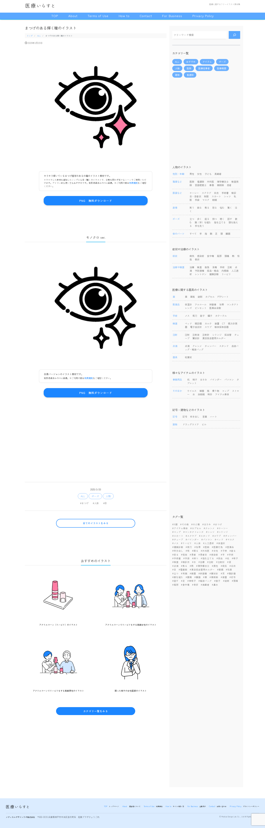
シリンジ (217, 334)
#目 (105, 503)
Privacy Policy (203, 15)
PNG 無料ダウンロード (95, 201)
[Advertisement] (95, 436)
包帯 (221, 304)
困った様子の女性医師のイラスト (131, 690)
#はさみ (206, 524)
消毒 (214, 267)
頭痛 (226, 256)
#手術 (230, 554)
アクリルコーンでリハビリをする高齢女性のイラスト (130, 624)
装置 (217, 323)
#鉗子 (217, 580)
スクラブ (206, 192)
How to (124, 15)
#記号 (232, 577)
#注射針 (220, 562)
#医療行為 (217, 547)
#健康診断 (177, 547)
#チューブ (177, 539)
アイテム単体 (222, 394)
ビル (204, 424)
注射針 (205, 334)
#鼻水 (215, 584)
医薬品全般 (215, 308)
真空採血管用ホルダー (214, 338)
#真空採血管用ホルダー (202, 569)
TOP (54, 15)
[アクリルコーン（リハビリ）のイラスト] (58, 597)
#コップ (176, 531)
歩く (199, 218)
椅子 (194, 379)
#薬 (205, 577)
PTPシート (223, 296)
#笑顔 (184, 573)
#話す (175, 580)
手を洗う (199, 225)
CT (223, 323)
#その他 (184, 524)
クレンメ (197, 346)
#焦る (184, 565)
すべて (193, 233)
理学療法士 (223, 181)
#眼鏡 (220, 569)
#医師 (206, 547)
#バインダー (192, 539)
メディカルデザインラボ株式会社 (20, 817)
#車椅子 (191, 580)
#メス (175, 543)
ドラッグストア (191, 424)
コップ (225, 390)
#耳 (223, 573)
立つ (192, 218)
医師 (189, 68)
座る (207, 218)
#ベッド (219, 539)
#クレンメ (209, 528)
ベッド (188, 323)
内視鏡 (225, 270)
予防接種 (199, 270)
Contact (146, 15)
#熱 (192, 565)
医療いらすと (39, 5)
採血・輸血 (213, 270)
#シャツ (210, 531)
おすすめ (191, 61)
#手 (223, 554)
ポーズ (95, 496)
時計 (210, 394)
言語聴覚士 (200, 185)
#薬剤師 (214, 577)
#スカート (177, 535)
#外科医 (205, 550)
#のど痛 (195, 524)
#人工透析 (208, 543)
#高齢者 (205, 584)
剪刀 (194, 315)
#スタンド (204, 535)
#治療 (201, 562)
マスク (205, 199)
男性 (192, 173)
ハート (213, 416)
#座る (232, 550)
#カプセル (195, 528)
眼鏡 (214, 199)
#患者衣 (202, 554)
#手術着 (176, 558)
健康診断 (214, 274)
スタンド (224, 346)
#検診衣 (185, 562)
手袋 (197, 199)
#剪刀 (189, 547)
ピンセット (200, 308)
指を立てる (220, 222)
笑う (192, 207)
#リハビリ (186, 543)
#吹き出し (177, 550)
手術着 (225, 192)
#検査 (175, 562)
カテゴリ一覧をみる (95, 711)
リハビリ (226, 274)
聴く (222, 218)
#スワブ (216, 535)
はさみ (203, 379)
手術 (222, 267)
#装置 (224, 577)
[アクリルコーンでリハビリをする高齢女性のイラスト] (130, 597)
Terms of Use (97, 15)
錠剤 (200, 296)
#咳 (188, 550)
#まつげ (84, 503)
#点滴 (175, 565)
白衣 (216, 192)
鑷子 (210, 315)
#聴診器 (231, 573)
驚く (229, 207)
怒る (214, 207)
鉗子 (202, 315)
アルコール (200, 304)
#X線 (175, 524)
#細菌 (193, 573)
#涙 (229, 562)
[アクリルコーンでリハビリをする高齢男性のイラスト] (58, 663)
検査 (199, 267)
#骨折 (195, 584)
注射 (229, 267)
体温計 (188, 304)
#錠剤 (226, 580)
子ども (208, 173)
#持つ (195, 558)
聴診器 (198, 323)
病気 (192, 256)
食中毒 (210, 256)
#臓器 (197, 577)
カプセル (210, 296)
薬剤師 (220, 185)
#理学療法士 (202, 565)
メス (187, 315)
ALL (83, 496)
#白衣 (232, 565)
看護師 (190, 74)
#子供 (224, 550)
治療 (192, 267)
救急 (207, 267)
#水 (194, 562)
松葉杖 (188, 357)
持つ (214, 218)
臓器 (228, 233)
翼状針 (195, 338)
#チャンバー (230, 535)
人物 (108, 496)
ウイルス (192, 390)
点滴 (187, 346)
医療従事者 (204, 68)
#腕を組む (177, 577)
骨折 (197, 259)
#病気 (224, 565)
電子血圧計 (196, 327)
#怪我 (184, 554)
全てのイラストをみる (95, 523)
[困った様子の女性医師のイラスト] (130, 663)
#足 (183, 580)
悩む (222, 207)
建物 (177, 74)
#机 (227, 558)
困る (199, 207)
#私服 (229, 569)
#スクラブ (191, 535)
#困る (195, 550)
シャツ (227, 196)
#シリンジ (222, 531)
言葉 (204, 416)
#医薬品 (229, 547)
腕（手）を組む (203, 222)
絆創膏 (212, 304)
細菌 (201, 390)
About (72, 15)
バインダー (216, 379)
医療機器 (221, 68)
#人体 (96, 503)
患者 (229, 185)
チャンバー (210, 346)
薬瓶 (192, 296)
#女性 (215, 550)
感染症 (200, 256)
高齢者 (218, 173)
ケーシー (194, 192)
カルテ (208, 323)
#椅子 (235, 558)
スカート (216, 196)
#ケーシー (222, 528)
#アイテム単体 (180, 528)
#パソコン (206, 539)
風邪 (219, 256)
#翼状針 (214, 573)
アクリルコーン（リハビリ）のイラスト (58, 624)
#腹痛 (189, 577)
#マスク (230, 539)
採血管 (227, 334)
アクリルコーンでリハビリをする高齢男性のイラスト (58, 690)
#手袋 (186, 558)
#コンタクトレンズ (193, 531)
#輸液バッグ (205, 580)
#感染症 (214, 554)
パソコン (229, 379)
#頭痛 (235, 580)
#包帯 (197, 547)
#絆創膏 (202, 573)
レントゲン (200, 274)
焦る (207, 207)
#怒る (175, 554)
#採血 (220, 558)
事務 (211, 185)
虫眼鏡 (201, 394)
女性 (199, 173)
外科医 (210, 181)
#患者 (193, 554)
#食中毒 (185, 584)
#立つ (175, 573)
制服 (206, 196)
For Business (172, 15)
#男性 (215, 565)
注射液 (195, 334)
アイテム (207, 61)
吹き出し (194, 416)
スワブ (208, 327)
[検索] (234, 35)
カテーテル (221, 315)
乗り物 (215, 390)
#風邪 (175, 584)
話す (229, 218)
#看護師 (183, 569)
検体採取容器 (222, 327)
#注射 (210, 562)
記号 (185, 416)
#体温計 (221, 543)
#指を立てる (207, 558)
